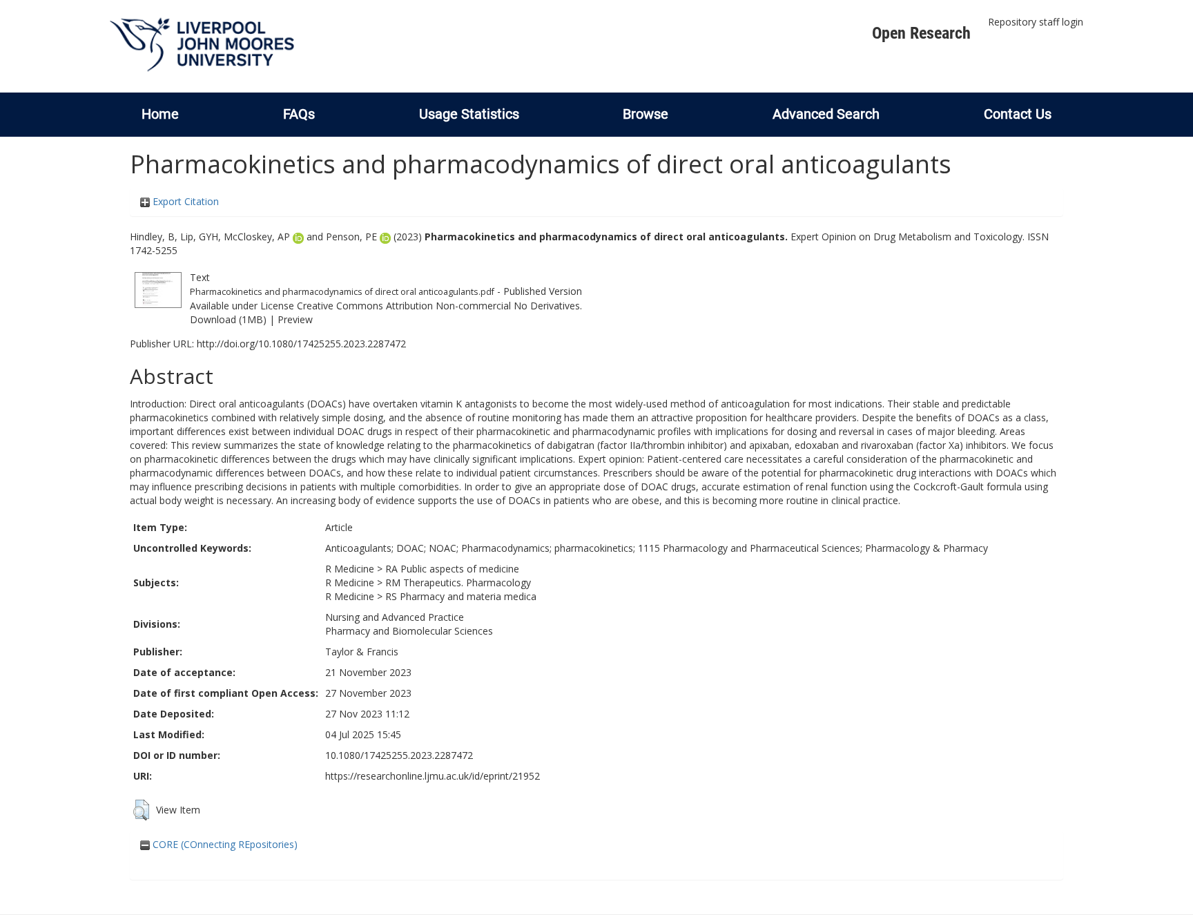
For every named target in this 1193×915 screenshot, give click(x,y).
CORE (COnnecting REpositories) (224, 844)
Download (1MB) (228, 319)
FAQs (299, 114)
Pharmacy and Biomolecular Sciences (409, 630)
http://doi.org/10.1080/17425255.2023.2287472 (301, 343)
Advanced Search (826, 114)
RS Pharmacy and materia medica (460, 596)
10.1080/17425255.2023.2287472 (399, 755)
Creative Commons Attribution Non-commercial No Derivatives (438, 305)
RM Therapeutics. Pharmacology (458, 582)
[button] (141, 810)
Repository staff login (1035, 21)
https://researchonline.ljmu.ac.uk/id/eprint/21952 (432, 775)
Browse (645, 114)
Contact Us (1017, 114)
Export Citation (184, 201)
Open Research (921, 33)
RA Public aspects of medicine (452, 568)
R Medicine (349, 568)
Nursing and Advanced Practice (394, 617)
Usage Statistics (469, 114)
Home (160, 114)
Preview (295, 319)
